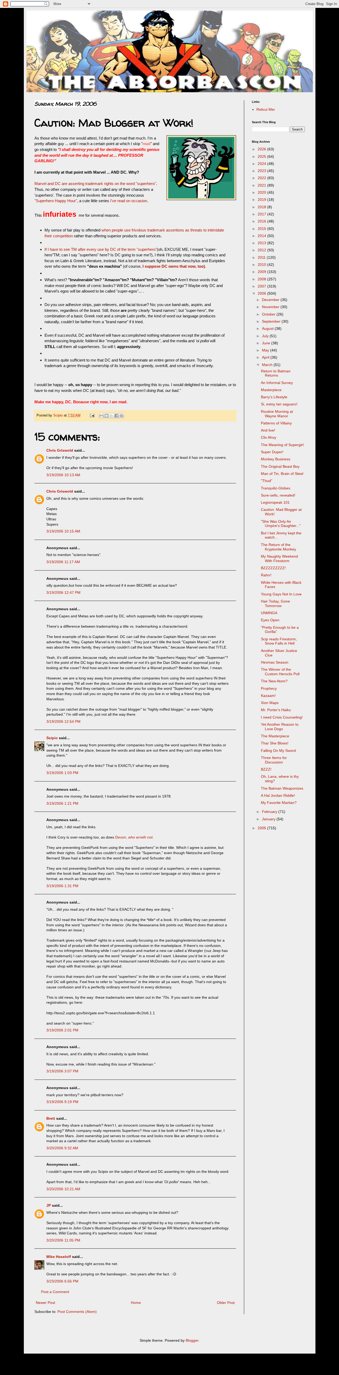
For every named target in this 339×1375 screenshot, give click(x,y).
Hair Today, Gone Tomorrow (275, 603)
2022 (262, 178)
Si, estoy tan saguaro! (279, 404)
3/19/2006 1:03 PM (62, 773)
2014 (262, 236)
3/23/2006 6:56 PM (62, 1281)
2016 (262, 221)
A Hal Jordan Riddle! (278, 795)
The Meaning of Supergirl (282, 445)
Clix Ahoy (268, 437)
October (269, 314)
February (270, 811)
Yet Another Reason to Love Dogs (279, 726)
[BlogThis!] (106, 415)
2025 (262, 156)
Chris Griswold (59, 450)
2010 (262, 264)
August (268, 328)
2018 (262, 207)
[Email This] (101, 415)
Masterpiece (271, 390)
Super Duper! (272, 452)
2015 (262, 228)
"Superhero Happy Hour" (55, 200)
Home (136, 1302)
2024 (262, 163)
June (266, 343)
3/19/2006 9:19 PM (62, 1102)
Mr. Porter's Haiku (276, 710)
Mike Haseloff (58, 1256)
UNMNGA (269, 613)
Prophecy (269, 688)
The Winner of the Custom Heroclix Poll (280, 671)
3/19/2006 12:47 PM (63, 592)
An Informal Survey (277, 383)
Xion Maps (270, 703)
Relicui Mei (265, 109)
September (272, 321)
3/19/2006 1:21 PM (62, 803)
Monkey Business (275, 459)
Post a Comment (55, 1292)
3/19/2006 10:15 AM (63, 531)
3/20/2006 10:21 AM (63, 1189)
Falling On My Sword (278, 750)
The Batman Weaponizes (282, 788)
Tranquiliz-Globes (275, 488)
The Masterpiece (275, 736)
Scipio (52, 738)
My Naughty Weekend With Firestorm (279, 558)
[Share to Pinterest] (121, 415)
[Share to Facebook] (116, 415)
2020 (262, 192)
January (269, 819)
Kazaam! (268, 695)
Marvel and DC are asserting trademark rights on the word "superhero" (95, 183)
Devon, (134, 837)
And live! (268, 430)
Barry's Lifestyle (274, 397)
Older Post (226, 1302)
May (266, 350)
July (266, 336)
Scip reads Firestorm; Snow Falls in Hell (279, 641)
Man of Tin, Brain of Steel (282, 473)
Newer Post (45, 1302)
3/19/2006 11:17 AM (63, 562)
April (266, 357)
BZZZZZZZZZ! (273, 568)
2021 (262, 185)
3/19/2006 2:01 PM (62, 1030)
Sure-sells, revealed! (278, 495)
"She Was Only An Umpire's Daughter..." (281, 523)
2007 (262, 286)
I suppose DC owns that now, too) (173, 266)
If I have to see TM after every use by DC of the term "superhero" (100, 249)
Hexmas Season (274, 662)
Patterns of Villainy (276, 423)
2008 (262, 279)
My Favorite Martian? (279, 802)
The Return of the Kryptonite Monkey (278, 547)
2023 (262, 171)
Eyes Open (270, 620)
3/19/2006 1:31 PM (62, 886)
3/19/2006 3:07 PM (62, 1071)
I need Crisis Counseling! (282, 717)
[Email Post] (92, 415)
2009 (262, 272)
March (268, 365)
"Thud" (266, 481)
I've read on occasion (128, 200)
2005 (262, 828)
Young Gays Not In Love (281, 594)
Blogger (192, 1340)
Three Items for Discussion (274, 760)
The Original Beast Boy (280, 466)
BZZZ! (266, 769)
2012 (262, 250)
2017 (262, 214)
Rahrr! (266, 575)
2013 (262, 243)
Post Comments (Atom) (77, 1311)
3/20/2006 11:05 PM (63, 1240)
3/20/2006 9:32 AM (62, 1148)
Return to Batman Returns (276, 373)
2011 (262, 257)
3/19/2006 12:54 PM (63, 721)
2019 (262, 199)
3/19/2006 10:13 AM (63, 475)
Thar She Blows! (274, 743)
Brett (50, 1118)
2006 (262, 293)
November (271, 307)
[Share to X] (111, 415)
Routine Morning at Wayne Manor (277, 413)
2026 (262, 149)
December (271, 300)
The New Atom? (274, 681)
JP (48, 1205)
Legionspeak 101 (275, 502)
